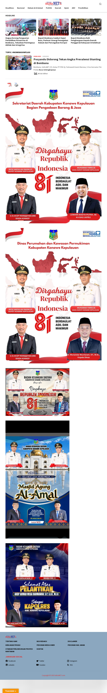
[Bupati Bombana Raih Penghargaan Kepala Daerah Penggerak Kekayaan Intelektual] (53, 27)
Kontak (40, 649)
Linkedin (11, 665)
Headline (10, 15)
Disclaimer (72, 641)
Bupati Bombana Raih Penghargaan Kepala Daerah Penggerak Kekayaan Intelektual (53, 40)
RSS (71, 665)
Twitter (41, 661)
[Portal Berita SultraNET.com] (53, 3)
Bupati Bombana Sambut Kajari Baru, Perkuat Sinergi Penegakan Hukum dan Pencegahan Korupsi (20, 40)
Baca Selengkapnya (47, 70)
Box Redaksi (42, 641)
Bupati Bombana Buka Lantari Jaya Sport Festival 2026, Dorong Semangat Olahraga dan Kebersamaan (85, 41)
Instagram (73, 661)
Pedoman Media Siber (46, 645)
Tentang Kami (11, 641)
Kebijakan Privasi (12, 645)
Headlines (37, 56)
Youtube (42, 665)
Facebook (12, 661)
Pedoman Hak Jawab (76, 645)
